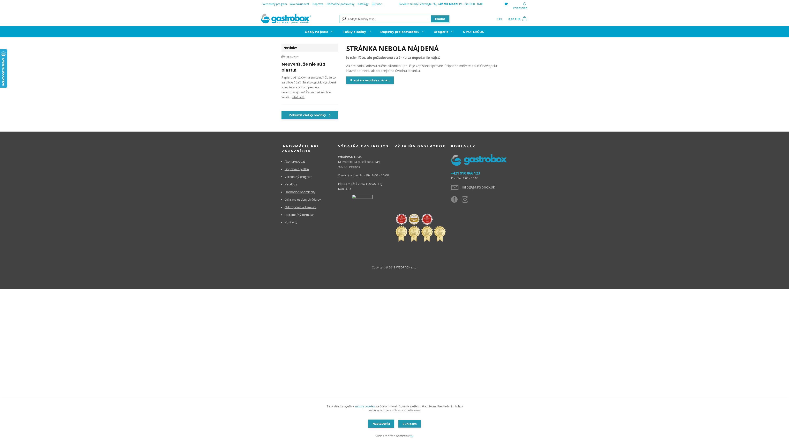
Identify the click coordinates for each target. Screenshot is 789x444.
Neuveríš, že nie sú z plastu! (303, 67)
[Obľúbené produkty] (506, 4)
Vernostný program (275, 4)
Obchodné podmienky (340, 4)
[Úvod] (286, 19)
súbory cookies (365, 406)
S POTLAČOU (473, 32)
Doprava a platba (297, 169)
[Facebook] (456, 201)
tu (412, 436)
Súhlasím (410, 424)
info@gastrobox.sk (478, 187)
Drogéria (441, 32)
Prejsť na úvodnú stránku (370, 80)
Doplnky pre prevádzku (399, 32)
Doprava (318, 4)
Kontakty (291, 222)
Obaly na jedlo (316, 32)
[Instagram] (467, 201)
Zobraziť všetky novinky (307, 115)
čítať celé (298, 97)
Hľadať (440, 19)
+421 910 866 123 (447, 4)
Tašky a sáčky (354, 32)
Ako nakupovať (299, 4)
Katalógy (363, 4)
